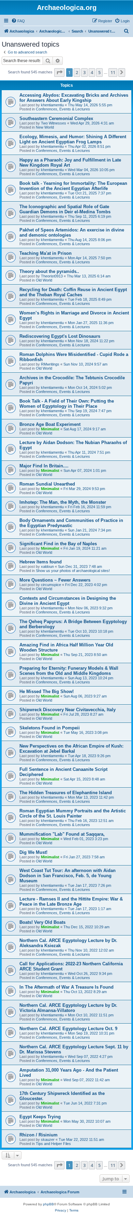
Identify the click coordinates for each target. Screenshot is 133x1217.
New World (45, 127)
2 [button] (77, 72)
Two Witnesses (53, 123)
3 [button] (84, 72)
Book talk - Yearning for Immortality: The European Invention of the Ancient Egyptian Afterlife (73, 186)
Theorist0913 (52, 276)
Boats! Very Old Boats (42, 922)
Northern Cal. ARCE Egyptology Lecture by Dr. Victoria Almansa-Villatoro (68, 1008)
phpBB (48, 1204)
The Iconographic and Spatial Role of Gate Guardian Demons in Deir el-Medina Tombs (64, 209)
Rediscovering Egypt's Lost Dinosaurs (59, 336)
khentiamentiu (52, 105)
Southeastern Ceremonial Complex (56, 118)
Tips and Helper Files (53, 1144)
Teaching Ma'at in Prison (45, 253)
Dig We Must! (33, 852)
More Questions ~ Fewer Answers (54, 580)
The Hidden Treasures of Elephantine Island (65, 792)
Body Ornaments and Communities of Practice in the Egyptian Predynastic (71, 523)
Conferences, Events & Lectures (63, 109)
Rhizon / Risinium (38, 1134)
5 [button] (99, 72)
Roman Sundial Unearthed (47, 484)
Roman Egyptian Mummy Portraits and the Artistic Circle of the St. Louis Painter (72, 813)
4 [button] (92, 72)
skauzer (48, 1139)
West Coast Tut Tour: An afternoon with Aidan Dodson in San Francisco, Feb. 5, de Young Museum (67, 875)
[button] (59, 72)
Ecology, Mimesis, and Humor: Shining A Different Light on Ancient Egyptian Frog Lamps (72, 139)
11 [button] (112, 72)
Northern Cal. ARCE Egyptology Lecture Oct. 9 (68, 1028)
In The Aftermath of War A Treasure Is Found (66, 987)
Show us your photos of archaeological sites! (73, 571)
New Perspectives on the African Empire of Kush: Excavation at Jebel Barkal (71, 748)
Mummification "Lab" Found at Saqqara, (62, 834)
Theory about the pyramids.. (49, 271)
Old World (44, 280)
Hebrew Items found (40, 561)
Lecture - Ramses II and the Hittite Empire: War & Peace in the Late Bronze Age (71, 901)
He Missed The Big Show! (46, 691)
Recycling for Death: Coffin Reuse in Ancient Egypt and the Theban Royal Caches (73, 292)
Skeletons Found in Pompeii (49, 727)
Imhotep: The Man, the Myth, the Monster (62, 502)
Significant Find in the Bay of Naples (58, 543)
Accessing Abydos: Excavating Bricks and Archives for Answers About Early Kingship (73, 98)
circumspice (51, 585)
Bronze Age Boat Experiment (49, 424)
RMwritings (50, 364)
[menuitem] (18, 21)
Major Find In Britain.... (44, 465)
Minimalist (50, 429)
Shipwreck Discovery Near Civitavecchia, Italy (67, 709)
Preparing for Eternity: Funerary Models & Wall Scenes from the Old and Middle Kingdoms (68, 671)
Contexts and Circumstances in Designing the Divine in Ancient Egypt (67, 601)
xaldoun (47, 566)
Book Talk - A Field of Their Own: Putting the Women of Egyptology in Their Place (66, 403)
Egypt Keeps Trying (40, 1116)
